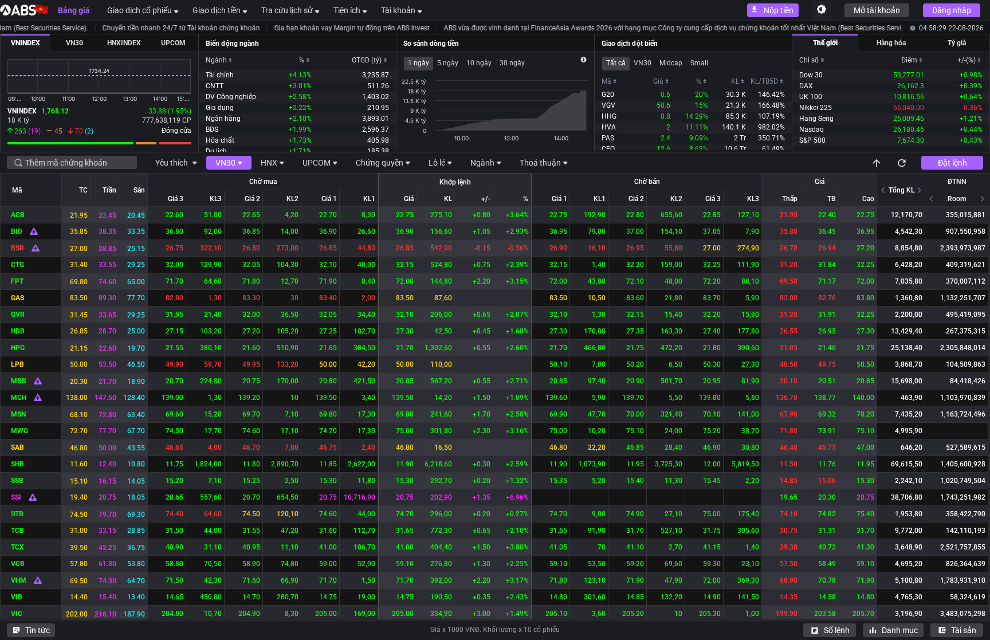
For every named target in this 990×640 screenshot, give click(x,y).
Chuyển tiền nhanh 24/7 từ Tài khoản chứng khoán (132, 28)
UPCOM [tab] (173, 43)
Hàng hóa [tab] (891, 43)
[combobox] (76, 162)
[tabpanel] (99, 101)
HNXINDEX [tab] (124, 43)
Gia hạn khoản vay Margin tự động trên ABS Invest (303, 28)
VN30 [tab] (74, 43)
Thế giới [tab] (825, 43)
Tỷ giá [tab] (957, 43)
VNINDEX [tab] (25, 43)
